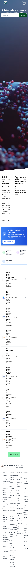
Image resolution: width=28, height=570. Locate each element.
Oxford (18, 501)
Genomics (12, 552)
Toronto (18, 518)
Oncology (12, 532)
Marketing (5, 504)
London (18, 498)
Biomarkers (12, 547)
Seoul (18, 528)
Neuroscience (13, 529)
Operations (5, 512)
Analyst (4, 549)
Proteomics (12, 550)
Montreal (19, 521)
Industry (11, 472)
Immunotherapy (13, 527)
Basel (17, 493)
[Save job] (26, 279)
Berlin (18, 503)
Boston (18, 479)
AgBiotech (12, 555)
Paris (17, 516)
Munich (18, 506)
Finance (4, 524)
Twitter (25, 478)
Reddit (25, 475)
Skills (24, 532)
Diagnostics (12, 503)
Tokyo (18, 526)
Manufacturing (6, 497)
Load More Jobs (14, 454)
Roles (3, 472)
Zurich (18, 496)
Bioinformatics (6, 481)
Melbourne (19, 533)
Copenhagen (19, 508)
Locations (19, 472)
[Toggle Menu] (24, 3)
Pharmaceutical (13, 475)
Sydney (18, 531)
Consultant (5, 554)
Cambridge (19, 482)
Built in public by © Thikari (9, 466)
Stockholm (19, 511)
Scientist (4, 544)
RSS (24, 488)
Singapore (19, 523)
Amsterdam (19, 513)
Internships (5, 551)
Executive (5, 546)
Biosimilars (12, 566)
